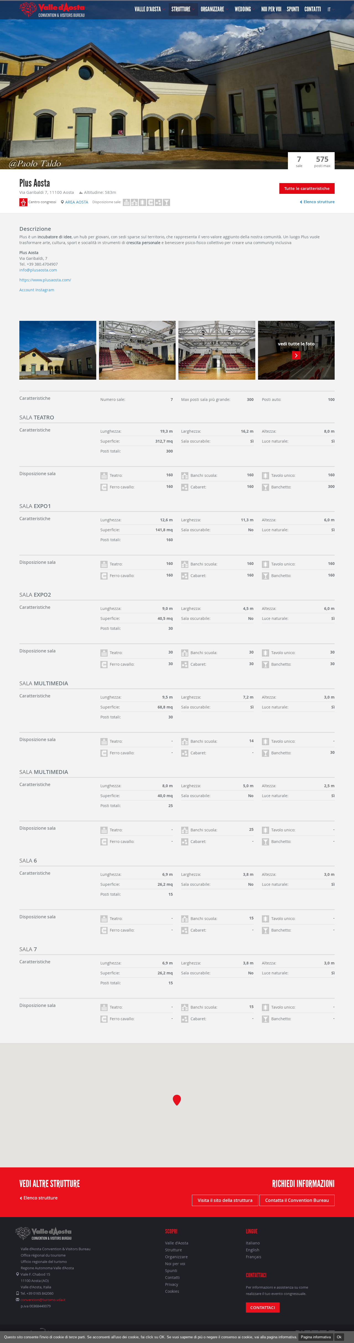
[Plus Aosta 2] (137, 350)
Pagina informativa (316, 1337)
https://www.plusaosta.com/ (45, 279)
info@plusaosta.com (38, 270)
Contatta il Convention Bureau (297, 1200)
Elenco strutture (319, 201)
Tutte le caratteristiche (307, 188)
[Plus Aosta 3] (216, 350)
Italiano (253, 1243)
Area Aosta (76, 202)
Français (253, 1256)
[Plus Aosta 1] (57, 350)
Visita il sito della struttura (225, 1200)
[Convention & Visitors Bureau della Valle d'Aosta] (52, 9)
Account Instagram (36, 289)
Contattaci (262, 1307)
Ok (339, 1337)
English (252, 1249)
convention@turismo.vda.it (43, 1299)
